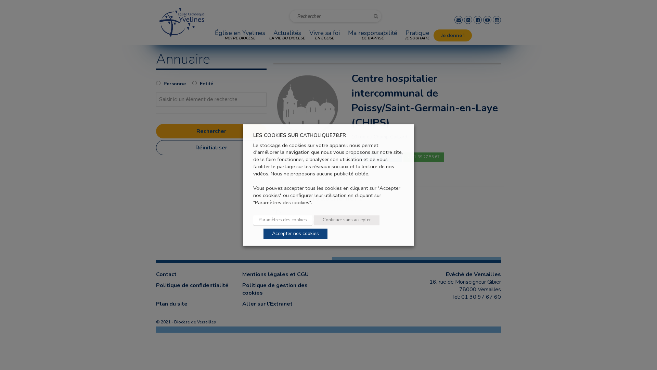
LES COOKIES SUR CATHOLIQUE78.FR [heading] (299, 135)
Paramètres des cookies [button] (283, 220)
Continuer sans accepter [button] (347, 220)
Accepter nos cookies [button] (295, 234)
